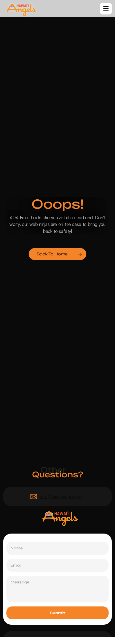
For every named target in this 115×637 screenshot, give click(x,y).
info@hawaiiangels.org (61, 496)
